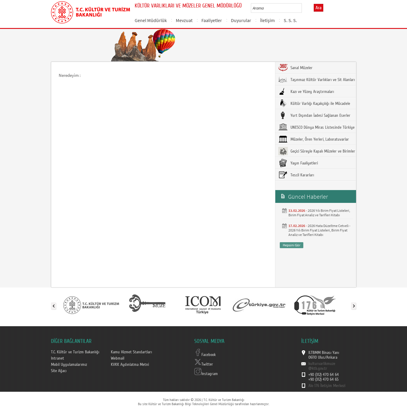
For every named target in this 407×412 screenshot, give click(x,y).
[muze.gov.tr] (147, 304)
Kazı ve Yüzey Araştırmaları (311, 91)
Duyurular (241, 20)
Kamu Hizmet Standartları (131, 352)
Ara (318, 7)
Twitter (207, 364)
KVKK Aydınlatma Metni (130, 364)
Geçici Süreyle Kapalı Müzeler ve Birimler (322, 151)
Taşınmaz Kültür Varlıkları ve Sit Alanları (322, 79)
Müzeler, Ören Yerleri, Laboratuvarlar (319, 139)
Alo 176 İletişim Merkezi (326, 385)
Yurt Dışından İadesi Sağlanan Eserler (319, 115)
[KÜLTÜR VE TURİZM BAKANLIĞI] (91, 304)
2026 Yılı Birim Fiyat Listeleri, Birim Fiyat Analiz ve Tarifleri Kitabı (319, 212)
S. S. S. (290, 20)
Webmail (117, 358)
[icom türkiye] (203, 304)
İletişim (267, 20)
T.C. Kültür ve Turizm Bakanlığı (75, 352)
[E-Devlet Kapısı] (259, 304)
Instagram (209, 373)
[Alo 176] (315, 304)
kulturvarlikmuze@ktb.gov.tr (321, 366)
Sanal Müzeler (301, 68)
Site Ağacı (58, 371)
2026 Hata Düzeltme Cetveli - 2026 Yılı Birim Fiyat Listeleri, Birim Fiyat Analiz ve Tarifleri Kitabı (319, 230)
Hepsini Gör (291, 245)
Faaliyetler (211, 20)
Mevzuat (184, 20)
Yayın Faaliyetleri (303, 163)
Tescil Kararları (301, 175)
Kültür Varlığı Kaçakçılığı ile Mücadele (319, 103)
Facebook (208, 354)
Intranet (57, 358)
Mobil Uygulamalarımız (69, 364)
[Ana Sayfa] (90, 11)
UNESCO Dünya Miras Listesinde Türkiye (322, 127)
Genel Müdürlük (151, 20)
